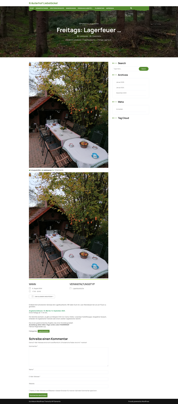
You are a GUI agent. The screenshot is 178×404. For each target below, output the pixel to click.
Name (31, 369)
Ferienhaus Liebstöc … (85, 8)
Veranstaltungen (42, 8)
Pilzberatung (99, 8)
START (32, 8)
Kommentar (33, 346)
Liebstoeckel (47, 170)
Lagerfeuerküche (89, 40)
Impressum (110, 8)
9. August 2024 (36, 170)
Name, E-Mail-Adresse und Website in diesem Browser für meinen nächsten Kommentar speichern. (63, 391)
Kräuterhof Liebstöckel (43, 3)
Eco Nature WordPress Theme (39, 401)
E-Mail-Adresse (34, 376)
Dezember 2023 (121, 93)
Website (31, 384)
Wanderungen (71, 8)
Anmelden (119, 109)
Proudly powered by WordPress (138, 401)
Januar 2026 (120, 82)
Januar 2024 (120, 88)
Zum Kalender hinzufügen (43, 296)
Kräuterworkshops (57, 8)
